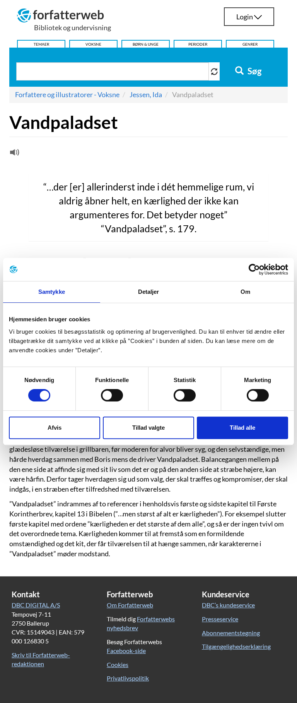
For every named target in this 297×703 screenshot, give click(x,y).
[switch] (112, 395)
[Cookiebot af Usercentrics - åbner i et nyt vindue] (254, 269)
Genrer (250, 44)
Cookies (117, 664)
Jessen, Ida (146, 94)
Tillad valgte (148, 427)
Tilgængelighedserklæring (236, 646)
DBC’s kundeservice (228, 605)
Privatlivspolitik (128, 678)
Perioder (197, 44)
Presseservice (220, 618)
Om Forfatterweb (130, 605)
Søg (253, 71)
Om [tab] (245, 291)
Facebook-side (126, 650)
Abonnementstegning (231, 632)
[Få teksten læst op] (13, 154)
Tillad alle (242, 427)
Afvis (54, 427)
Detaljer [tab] (148, 291)
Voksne (93, 44)
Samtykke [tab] (51, 291)
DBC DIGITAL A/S (36, 605)
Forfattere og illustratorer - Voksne (67, 94)
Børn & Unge (146, 44)
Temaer (41, 44)
